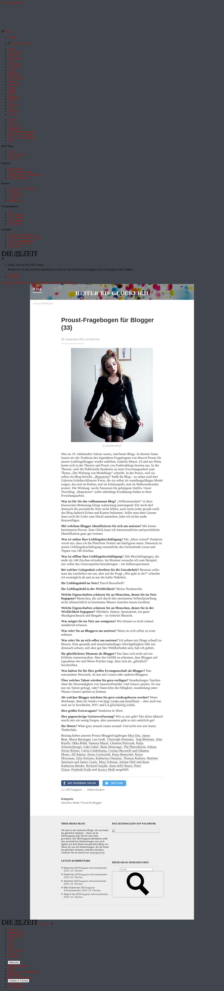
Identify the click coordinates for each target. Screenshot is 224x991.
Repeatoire (102, 476)
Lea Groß (98, 739)
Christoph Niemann (120, 739)
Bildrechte (14, 962)
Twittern (117, 783)
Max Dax (134, 735)
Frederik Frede (81, 769)
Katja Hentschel (122, 754)
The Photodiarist (135, 747)
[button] (6, 31)
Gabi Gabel (90, 747)
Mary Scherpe (108, 762)
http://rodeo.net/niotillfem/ (122, 701)
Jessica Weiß (106, 769)
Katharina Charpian (109, 758)
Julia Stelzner (85, 758)
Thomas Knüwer (134, 758)
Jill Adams (78, 754)
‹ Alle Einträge (42, 303)
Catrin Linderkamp (94, 750)
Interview (66, 802)
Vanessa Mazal (98, 743)
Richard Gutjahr (96, 766)
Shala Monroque (111, 747)
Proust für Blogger (91, 802)
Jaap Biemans (145, 739)
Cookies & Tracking (18, 980)
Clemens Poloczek (122, 743)
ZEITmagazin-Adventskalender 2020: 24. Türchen (82, 889)
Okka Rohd (79, 743)
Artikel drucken (95, 789)
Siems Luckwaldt (98, 754)
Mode (76, 802)
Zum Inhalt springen (11, 2)
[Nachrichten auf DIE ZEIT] (19, 255)
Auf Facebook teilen (82, 783)
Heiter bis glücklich (111, 293)
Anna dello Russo (120, 766)
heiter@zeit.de (97, 852)
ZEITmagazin (74, 789)
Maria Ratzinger (80, 739)
